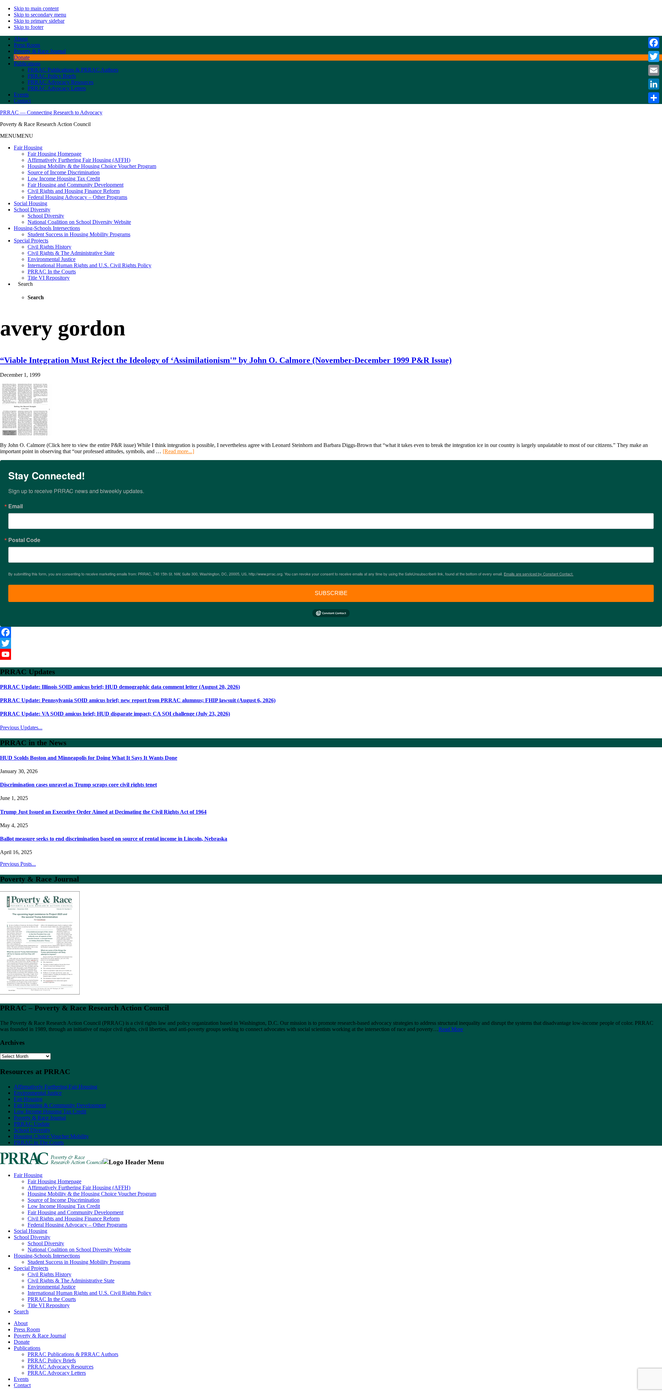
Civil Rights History (49, 247)
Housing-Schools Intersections (47, 228)
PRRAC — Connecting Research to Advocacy (51, 112)
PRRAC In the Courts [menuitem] (52, 1299)
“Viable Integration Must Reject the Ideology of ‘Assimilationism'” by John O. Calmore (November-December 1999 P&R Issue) (226, 360)
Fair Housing (28, 147)
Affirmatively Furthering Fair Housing (55, 1087)
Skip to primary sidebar (39, 21)
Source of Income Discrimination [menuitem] (64, 1200)
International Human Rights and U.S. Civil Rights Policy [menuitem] (89, 1293)
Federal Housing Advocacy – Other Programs (77, 197)
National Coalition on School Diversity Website (79, 222)
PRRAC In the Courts (52, 271)
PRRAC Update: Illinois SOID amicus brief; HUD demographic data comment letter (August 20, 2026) (120, 687)
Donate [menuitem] (22, 1342)
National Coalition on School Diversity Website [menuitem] (79, 1249)
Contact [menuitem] (22, 1385)
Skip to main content (36, 8)
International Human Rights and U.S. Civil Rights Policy (89, 265)
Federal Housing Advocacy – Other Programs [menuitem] (77, 1225)
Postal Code (24, 540)
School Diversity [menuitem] (32, 1237)
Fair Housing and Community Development (75, 185)
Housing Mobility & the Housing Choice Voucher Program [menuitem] (92, 1194)
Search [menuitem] (21, 1311)
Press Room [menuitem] (27, 1329)
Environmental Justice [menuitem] (52, 1287)
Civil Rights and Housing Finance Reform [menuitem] (74, 1218)
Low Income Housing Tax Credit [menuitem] (64, 1206)
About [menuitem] (21, 1323)
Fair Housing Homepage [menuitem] (54, 1181)
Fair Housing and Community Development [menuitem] (75, 1212)
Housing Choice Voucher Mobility (51, 1136)
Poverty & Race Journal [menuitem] (40, 1336)
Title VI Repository (49, 278)
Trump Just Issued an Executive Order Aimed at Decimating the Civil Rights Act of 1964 (103, 812)
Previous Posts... (18, 864)
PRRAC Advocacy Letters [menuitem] (57, 1373)
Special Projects (31, 240)
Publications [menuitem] (27, 1348)
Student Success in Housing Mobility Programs (79, 234)
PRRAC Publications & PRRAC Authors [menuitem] (73, 1354)
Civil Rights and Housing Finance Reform (74, 191)
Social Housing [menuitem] (30, 1231)
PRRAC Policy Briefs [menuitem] (52, 1360)
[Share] (654, 98)
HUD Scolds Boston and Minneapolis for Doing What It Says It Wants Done (88, 758)
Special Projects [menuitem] (31, 1268)
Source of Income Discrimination (64, 172)
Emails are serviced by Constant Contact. (538, 573)
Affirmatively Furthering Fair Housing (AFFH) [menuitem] (79, 1187)
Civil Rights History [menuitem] (49, 1274)
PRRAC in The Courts (39, 1142)
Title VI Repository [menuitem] (49, 1305)
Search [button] (25, 284)
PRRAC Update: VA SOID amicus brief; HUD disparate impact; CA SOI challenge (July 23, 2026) (115, 714)
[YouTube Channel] (331, 654)
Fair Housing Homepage (54, 154)
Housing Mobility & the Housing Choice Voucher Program (92, 166)
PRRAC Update (32, 1124)
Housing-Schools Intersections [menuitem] (47, 1256)
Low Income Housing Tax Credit (64, 178)
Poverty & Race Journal (40, 1118)
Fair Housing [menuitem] (28, 1175)
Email (15, 506)
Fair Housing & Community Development (60, 1105)
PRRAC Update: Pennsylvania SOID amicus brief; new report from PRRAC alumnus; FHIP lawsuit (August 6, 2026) (137, 700)
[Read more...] (178, 451)
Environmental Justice (52, 259)
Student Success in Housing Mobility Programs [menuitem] (79, 1262)
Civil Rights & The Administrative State (71, 253)
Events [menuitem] (21, 1379)
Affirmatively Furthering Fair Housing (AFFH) (79, 160)
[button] (16, 136)
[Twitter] (331, 643)
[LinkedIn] (654, 84)
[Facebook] (331, 632)
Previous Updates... (21, 727)
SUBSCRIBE (331, 593)
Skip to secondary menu (40, 15)
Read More (451, 1029)
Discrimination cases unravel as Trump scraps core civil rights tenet (78, 785)
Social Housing (30, 203)
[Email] (654, 70)
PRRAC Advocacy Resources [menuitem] (60, 1367)
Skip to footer (28, 27)
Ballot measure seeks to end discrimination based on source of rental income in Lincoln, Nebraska (113, 839)
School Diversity (32, 209)
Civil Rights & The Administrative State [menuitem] (71, 1280)
